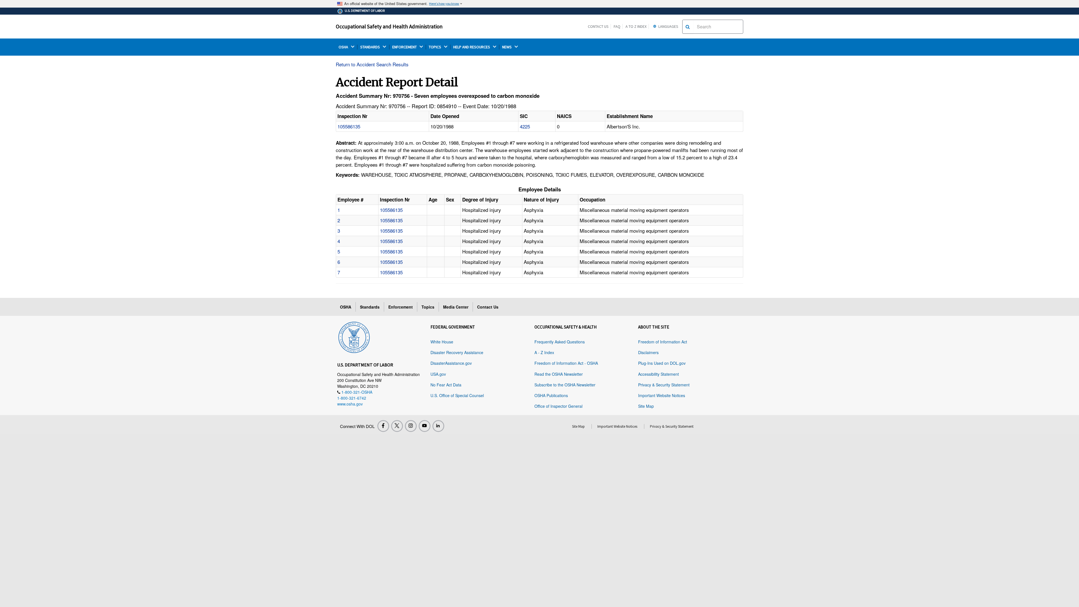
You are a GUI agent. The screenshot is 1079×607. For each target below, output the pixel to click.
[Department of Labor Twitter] (397, 426)
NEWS (507, 47)
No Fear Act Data (445, 385)
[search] (687, 26)
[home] (354, 336)
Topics (427, 307)
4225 (525, 126)
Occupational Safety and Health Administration (389, 26)
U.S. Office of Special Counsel (457, 395)
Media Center (455, 307)
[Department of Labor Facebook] (383, 426)
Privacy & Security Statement (664, 385)
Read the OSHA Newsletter (558, 374)
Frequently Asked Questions (559, 342)
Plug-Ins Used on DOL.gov (662, 363)
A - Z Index (544, 352)
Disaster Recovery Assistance (456, 352)
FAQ (617, 26)
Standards (370, 307)
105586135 (348, 126)
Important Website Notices (661, 395)
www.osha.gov (350, 404)
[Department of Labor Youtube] (424, 426)
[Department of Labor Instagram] (411, 426)
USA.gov (438, 374)
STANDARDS (370, 47)
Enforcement (400, 307)
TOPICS (435, 47)
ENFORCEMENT (405, 47)
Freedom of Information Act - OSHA (566, 363)
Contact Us (598, 26)
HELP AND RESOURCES (472, 47)
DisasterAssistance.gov (451, 363)
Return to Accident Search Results (372, 64)
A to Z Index (636, 26)
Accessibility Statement (658, 374)
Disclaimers (648, 352)
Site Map (646, 406)
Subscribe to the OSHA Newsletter (564, 385)
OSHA (344, 47)
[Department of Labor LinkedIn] (438, 426)
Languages (668, 26)
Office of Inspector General (558, 406)
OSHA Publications (551, 395)
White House (441, 342)
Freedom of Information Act (662, 342)
